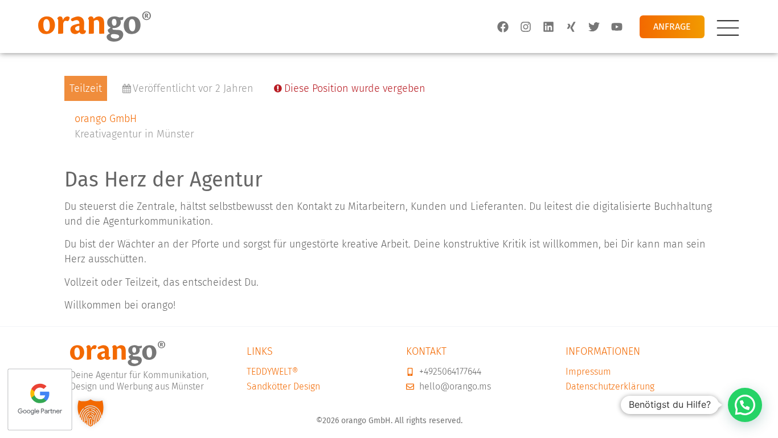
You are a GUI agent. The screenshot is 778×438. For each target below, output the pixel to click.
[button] (745, 405)
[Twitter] (594, 26)
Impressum (588, 371)
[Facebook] (503, 26)
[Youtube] (616, 26)
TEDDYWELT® (272, 371)
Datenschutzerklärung (610, 386)
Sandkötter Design (283, 386)
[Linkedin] (548, 26)
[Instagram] (525, 26)
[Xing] (571, 26)
